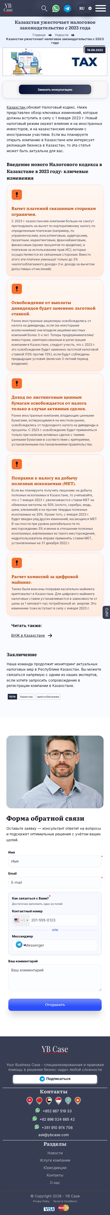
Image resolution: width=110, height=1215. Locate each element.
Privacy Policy (41, 1201)
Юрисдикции (55, 1168)
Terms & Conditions (65, 1201)
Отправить (55, 1004)
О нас (55, 1183)
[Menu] (100, 8)
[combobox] (21, 920)
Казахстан (16, 107)
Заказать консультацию (55, 89)
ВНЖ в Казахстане (28, 635)
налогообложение (48, 696)
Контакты (55, 1175)
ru (82, 8)
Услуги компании (55, 1160)
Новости (55, 1153)
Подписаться (58, 1078)
